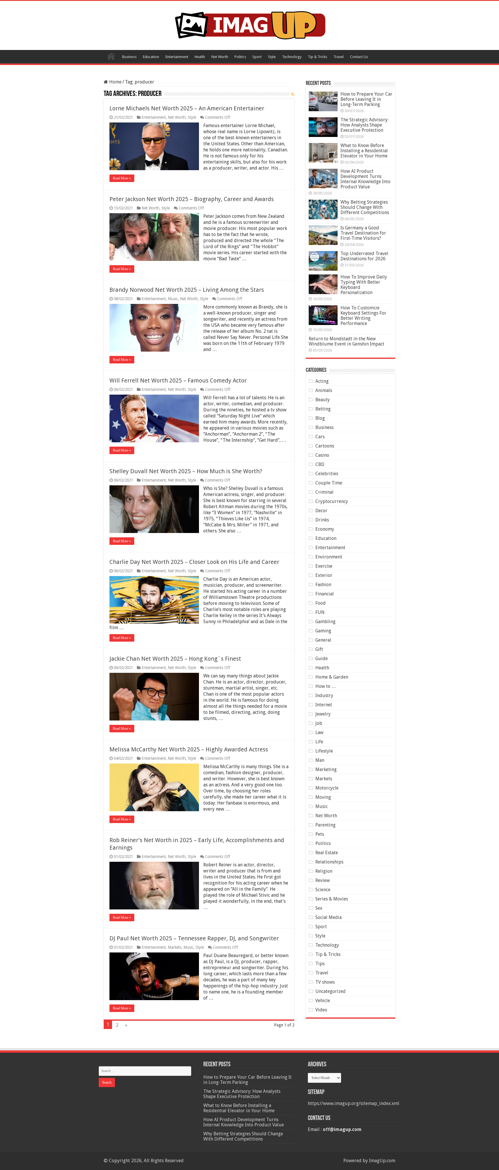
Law (319, 732)
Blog (320, 418)
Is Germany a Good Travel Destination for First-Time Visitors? (363, 233)
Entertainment (176, 57)
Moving (323, 797)
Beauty (322, 399)
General (323, 640)
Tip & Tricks (317, 57)
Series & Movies (331, 899)
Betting (323, 409)
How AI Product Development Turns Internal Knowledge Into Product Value (365, 179)
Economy (324, 529)
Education (151, 57)
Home (111, 56)
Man (319, 760)
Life (319, 741)
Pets (319, 834)
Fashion (323, 584)
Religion (323, 871)
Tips (320, 963)
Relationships (329, 862)
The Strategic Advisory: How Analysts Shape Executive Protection (364, 125)
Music (173, 298)
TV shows (325, 982)
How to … (325, 686)
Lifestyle (324, 751)
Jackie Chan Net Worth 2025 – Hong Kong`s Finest (175, 658)
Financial (324, 594)
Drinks (322, 520)
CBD (319, 464)
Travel (339, 57)
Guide (321, 658)
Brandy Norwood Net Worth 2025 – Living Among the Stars (186, 289)
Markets (174, 947)
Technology (291, 57)
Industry (324, 695)
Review (322, 880)
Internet (323, 704)
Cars (320, 436)
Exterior (323, 575)
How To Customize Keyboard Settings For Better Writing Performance (363, 315)
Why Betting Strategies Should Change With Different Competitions (364, 207)
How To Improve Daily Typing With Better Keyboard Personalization (363, 284)
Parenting (325, 825)
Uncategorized (330, 991)
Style (272, 57)
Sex (318, 908)
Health (200, 57)
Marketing (326, 769)
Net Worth (219, 57)
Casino (322, 455)
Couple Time (328, 483)
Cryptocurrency (331, 501)
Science (322, 889)
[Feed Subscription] (292, 94)
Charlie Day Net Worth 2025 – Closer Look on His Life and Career (194, 561)
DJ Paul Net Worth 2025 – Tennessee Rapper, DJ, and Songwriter (194, 938)
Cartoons (324, 446)
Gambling (325, 621)
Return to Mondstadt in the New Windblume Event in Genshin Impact (346, 341)
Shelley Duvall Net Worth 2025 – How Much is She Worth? (185, 471)
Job (318, 723)
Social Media (328, 917)
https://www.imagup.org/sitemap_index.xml (353, 1103)
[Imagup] (249, 24)
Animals (323, 390)
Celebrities (326, 473)
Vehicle (322, 1000)
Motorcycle (326, 788)
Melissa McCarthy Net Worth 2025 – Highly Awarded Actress (188, 749)
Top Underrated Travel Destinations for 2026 (364, 256)
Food (320, 603)
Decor (321, 510)
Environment (328, 557)
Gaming (323, 631)
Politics (240, 57)
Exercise (323, 566)
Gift (319, 649)
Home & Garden (331, 677)
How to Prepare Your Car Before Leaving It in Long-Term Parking (366, 99)
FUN (320, 612)
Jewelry (323, 714)
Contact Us (359, 57)
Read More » (122, 178)
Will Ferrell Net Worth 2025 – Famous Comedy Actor (178, 380)
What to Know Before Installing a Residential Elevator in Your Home (364, 151)
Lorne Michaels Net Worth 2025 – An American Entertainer (186, 108)
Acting (322, 381)
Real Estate (326, 852)
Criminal (324, 492)
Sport (257, 57)
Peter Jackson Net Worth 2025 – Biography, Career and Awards (191, 199)
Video (321, 1010)
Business (129, 57)
